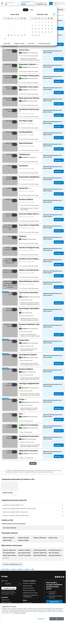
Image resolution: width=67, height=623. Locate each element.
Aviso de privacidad (28, 588)
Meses (31, 9)
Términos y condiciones (29, 583)
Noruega (20, 569)
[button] (12, 3)
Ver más (5, 558)
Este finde (32, 43)
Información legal (27, 585)
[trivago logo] (2, 3)
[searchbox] (12, 4)
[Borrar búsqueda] (18, 3)
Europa (14, 569)
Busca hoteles (5, 569)
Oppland (27, 569)
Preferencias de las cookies (30, 592)
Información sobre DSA (29, 590)
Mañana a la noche (20, 43)
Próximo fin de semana (45, 43)
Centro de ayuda (27, 602)
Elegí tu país (4, 580)
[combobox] (12, 3)
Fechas (25, 9)
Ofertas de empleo (6, 602)
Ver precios (58, 28)
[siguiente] (54, 14)
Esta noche (7, 43)
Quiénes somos (5, 600)
